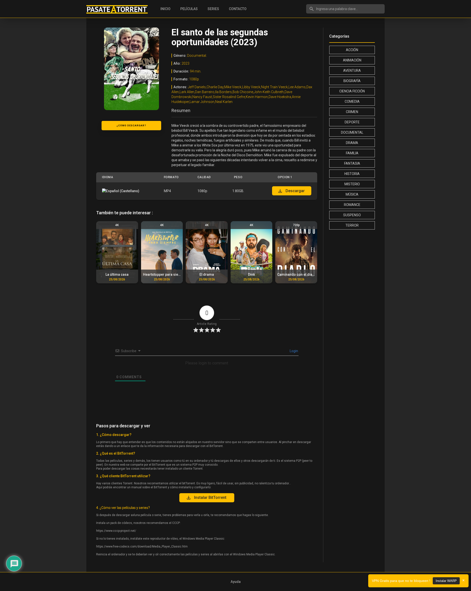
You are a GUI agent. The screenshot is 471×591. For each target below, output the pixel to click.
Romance (352, 205)
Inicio (165, 9)
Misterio (352, 184)
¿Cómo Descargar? (131, 125)
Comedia (352, 101)
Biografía (352, 81)
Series (213, 9)
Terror (352, 225)
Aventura (352, 70)
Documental (352, 132)
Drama (352, 143)
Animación (352, 60)
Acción (352, 50)
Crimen (352, 112)
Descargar (295, 190)
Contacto (238, 9)
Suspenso (352, 215)
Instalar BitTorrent (210, 497)
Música (352, 194)
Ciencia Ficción (352, 91)
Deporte (352, 122)
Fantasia (352, 163)
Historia (352, 174)
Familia (352, 153)
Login (293, 351)
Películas (189, 9)
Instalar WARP (446, 581)
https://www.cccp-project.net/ (116, 531)
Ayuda (236, 582)
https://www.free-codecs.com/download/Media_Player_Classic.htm (142, 546)
